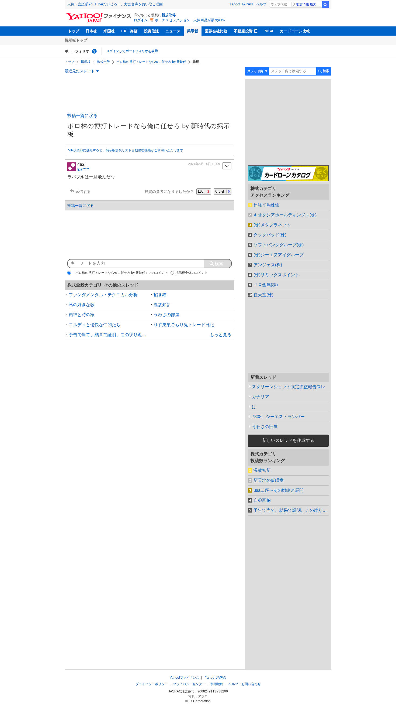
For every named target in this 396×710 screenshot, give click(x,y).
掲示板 (192, 31)
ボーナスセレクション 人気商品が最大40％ (190, 20)
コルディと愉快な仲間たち (94, 324)
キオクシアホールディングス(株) (285, 215)
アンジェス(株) (267, 264)
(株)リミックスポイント (276, 274)
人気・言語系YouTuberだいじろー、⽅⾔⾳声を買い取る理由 (115, 4)
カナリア (260, 396)
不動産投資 (243, 31)
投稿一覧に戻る (82, 115)
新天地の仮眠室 (268, 480)
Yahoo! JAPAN (241, 4)
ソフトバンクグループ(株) (278, 245)
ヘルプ (261, 4)
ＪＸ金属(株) (265, 284)
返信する (83, 191)
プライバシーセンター (189, 684)
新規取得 (169, 15)
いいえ (222, 191)
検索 (325, 4)
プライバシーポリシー (152, 684)
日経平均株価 (266, 205)
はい (203, 191)
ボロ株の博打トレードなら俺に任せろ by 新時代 (151, 62)
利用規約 (216, 684)
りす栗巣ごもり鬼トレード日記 (184, 324)
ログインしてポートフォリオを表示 (132, 51)
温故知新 (162, 304)
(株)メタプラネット (272, 225)
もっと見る (220, 334)
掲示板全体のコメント (191, 273)
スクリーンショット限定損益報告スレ (288, 386)
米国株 (109, 31)
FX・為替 (129, 31)
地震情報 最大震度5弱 (308, 4)
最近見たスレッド (80, 71)
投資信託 (151, 31)
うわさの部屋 (166, 314)
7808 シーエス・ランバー (278, 416)
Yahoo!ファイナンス (184, 678)
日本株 (91, 31)
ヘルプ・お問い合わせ (244, 684)
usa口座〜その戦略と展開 (278, 490)
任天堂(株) (263, 294)
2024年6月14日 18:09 (204, 164)
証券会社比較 (216, 31)
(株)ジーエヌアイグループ (278, 254)
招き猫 (160, 294)
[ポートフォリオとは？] (94, 51)
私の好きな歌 (82, 304)
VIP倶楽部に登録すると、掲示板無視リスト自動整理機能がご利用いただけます (125, 150)
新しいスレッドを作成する (288, 440)
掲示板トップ (76, 40)
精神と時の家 (82, 314)
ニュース (172, 31)
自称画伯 (262, 500)
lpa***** (83, 169)
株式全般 (103, 62)
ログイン (141, 20)
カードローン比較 (295, 31)
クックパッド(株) (269, 235)
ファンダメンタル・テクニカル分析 (103, 294)
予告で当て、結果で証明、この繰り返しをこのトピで (109, 334)
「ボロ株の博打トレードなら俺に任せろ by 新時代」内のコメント (120, 273)
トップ (73, 31)
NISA (269, 31)
